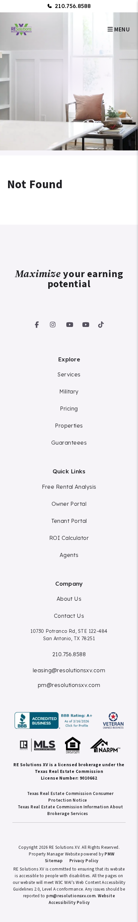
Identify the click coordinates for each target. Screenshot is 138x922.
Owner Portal (69, 503)
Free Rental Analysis (69, 486)
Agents (69, 555)
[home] (21, 29)
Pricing (69, 408)
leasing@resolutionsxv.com (69, 670)
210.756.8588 (73, 6)
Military (69, 391)
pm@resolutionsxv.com (69, 685)
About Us (69, 598)
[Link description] (54, 720)
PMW (109, 854)
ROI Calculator (69, 538)
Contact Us (69, 615)
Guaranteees (69, 442)
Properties (69, 425)
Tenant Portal (69, 520)
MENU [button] (121, 29)
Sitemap (54, 861)
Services (69, 374)
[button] (37, 323)
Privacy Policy (83, 861)
